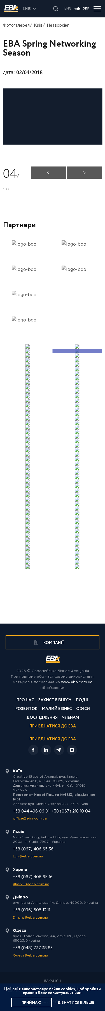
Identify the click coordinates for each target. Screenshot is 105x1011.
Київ (38, 25)
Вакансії (52, 981)
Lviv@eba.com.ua (28, 856)
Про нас (25, 700)
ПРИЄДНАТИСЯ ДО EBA (52, 739)
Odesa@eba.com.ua (30, 955)
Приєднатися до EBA (52, 726)
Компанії (53, 643)
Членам (70, 718)
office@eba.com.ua (30, 818)
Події (82, 700)
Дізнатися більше (75, 1003)
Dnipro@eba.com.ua (30, 917)
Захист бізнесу (54, 700)
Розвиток (26, 709)
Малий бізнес (57, 709)
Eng (67, 8)
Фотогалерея (16, 25)
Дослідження (42, 718)
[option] (28, 285)
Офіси (83, 709)
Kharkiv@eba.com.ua (31, 884)
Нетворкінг (58, 25)
